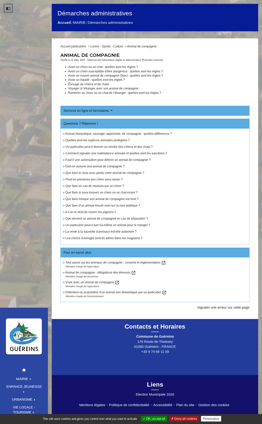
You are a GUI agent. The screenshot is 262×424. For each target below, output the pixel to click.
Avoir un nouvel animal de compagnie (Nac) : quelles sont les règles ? (115, 75)
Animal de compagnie (142, 46)
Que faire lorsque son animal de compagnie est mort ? (102, 199)
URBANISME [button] (22, 399)
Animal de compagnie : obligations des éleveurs (100, 272)
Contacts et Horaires (155, 326)
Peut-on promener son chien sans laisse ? (94, 179)
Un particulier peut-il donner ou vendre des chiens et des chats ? (109, 146)
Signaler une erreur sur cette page (223, 307)
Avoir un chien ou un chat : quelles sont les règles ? (103, 67)
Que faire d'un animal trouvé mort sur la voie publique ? (102, 205)
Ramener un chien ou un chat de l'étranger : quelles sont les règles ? (114, 92)
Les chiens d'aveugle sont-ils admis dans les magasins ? (104, 238)
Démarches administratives (110, 23)
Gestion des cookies (213, 405)
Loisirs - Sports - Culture (107, 46)
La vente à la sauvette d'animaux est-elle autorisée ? (101, 231)
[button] (24, 370)
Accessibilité (162, 405)
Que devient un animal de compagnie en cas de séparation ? (106, 218)
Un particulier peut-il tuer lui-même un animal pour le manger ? (107, 225)
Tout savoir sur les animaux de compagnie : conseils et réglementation (115, 262)
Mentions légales (92, 405)
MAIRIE (79, 23)
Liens (155, 384)
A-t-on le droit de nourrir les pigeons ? (90, 212)
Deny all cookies (185, 418)
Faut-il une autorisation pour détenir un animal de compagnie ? (108, 159)
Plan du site (185, 405)
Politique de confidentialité (129, 405)
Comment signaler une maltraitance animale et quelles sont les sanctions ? (116, 153)
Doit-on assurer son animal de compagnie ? (95, 166)
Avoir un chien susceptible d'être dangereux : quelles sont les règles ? (115, 71)
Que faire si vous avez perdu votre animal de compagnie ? (104, 172)
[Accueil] (24, 336)
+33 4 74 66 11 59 (155, 352)
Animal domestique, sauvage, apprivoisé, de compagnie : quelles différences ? (118, 133)
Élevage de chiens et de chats (88, 84)
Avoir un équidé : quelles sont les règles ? (96, 79)
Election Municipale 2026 (155, 394)
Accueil (64, 23)
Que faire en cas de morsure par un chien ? (94, 186)
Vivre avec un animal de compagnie (92, 282)
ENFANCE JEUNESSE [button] (24, 386)
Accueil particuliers (73, 46)
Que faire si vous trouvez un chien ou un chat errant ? (101, 192)
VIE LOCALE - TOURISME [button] (24, 409)
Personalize (211, 418)
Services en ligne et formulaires (86, 110)
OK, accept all (155, 418)
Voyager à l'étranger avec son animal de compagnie (103, 88)
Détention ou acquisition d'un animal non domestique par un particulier (115, 292)
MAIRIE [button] (22, 379)
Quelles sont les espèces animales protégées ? (97, 140)
